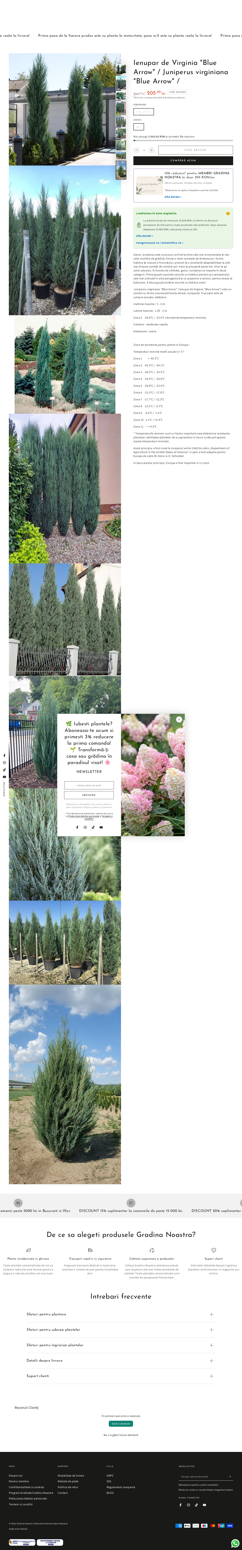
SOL (109, 1481)
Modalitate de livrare (71, 1475)
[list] (121, 1263)
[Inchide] (179, 719)
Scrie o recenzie (121, 1423)
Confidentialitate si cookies (26, 1487)
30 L (140, 127)
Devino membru (19, 1481)
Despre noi (16, 1475)
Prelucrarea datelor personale (28, 1498)
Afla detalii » (173, 197)
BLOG (110, 1493)
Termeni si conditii (21, 1504)
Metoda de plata (68, 1481)
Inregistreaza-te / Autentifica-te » (160, 243)
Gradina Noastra (25, 1523)
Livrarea (148, 97)
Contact (63, 1493)
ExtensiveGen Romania (56, 1523)
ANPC (110, 1475)
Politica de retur (68, 1487)
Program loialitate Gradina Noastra (31, 1493)
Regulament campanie (121, 1487)
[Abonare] (231, 1476)
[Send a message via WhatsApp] (235, 1543)
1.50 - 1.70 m (143, 112)
